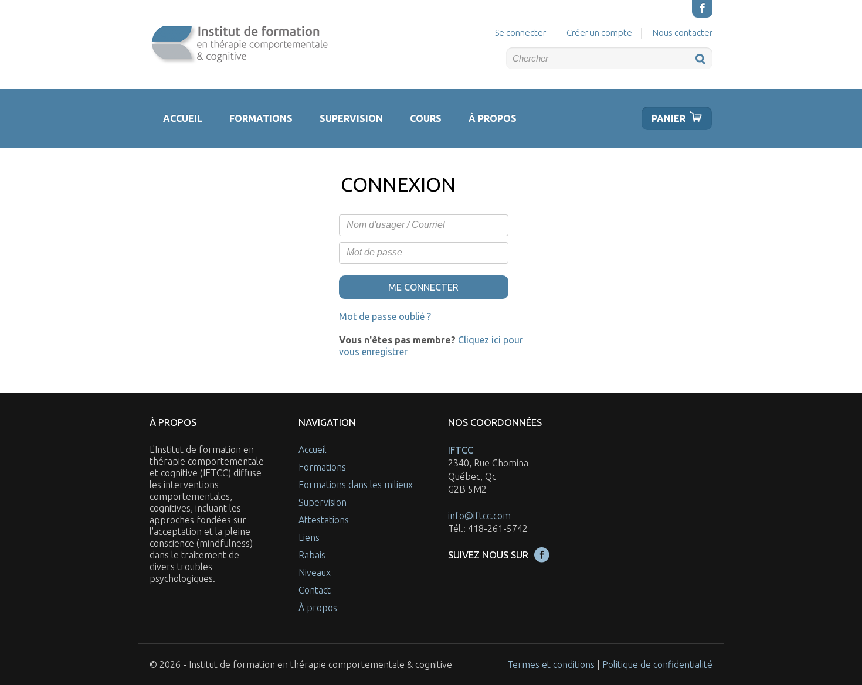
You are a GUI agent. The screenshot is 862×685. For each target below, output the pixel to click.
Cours (426, 118)
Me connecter (423, 287)
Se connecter (520, 33)
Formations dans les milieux (355, 484)
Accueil (182, 118)
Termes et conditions (551, 664)
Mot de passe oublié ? (385, 316)
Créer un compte (599, 33)
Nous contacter (682, 33)
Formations (261, 118)
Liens (309, 537)
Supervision (351, 118)
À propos (493, 118)
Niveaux (314, 572)
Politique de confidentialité (657, 664)
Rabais (311, 555)
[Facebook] (702, 9)
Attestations (323, 519)
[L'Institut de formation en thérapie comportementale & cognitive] (239, 44)
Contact (314, 590)
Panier (668, 118)
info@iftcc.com (479, 515)
